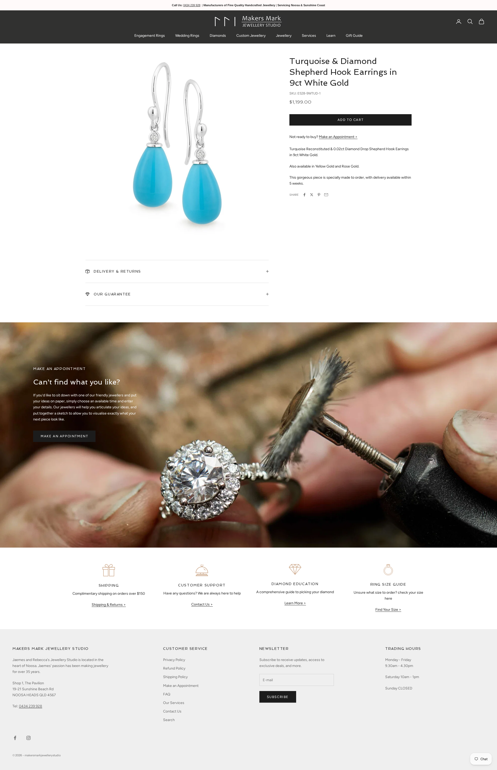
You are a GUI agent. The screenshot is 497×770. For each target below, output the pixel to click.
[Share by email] (326, 195)
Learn (330, 35)
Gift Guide (354, 35)
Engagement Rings (149, 35)
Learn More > (295, 603)
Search (169, 720)
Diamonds (218, 35)
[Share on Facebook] (304, 195)
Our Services (173, 703)
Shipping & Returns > (109, 604)
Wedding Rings (187, 35)
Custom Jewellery (251, 35)
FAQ (166, 694)
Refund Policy (174, 668)
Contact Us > (202, 604)
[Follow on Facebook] (15, 737)
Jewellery (283, 35)
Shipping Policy (175, 677)
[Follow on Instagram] (28, 737)
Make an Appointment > (338, 137)
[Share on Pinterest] (319, 195)
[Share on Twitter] (312, 195)
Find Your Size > (388, 609)
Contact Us (172, 711)
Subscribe (278, 697)
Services (309, 35)
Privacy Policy (174, 660)
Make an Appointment (64, 436)
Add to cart (351, 120)
